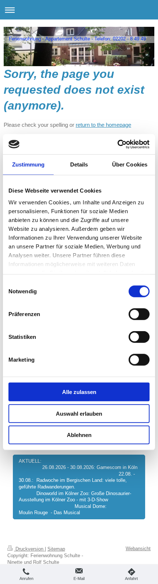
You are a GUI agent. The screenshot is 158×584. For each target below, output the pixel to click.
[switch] (139, 314)
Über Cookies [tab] (129, 164)
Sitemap (56, 549)
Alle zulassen (79, 392)
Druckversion (29, 549)
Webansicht (138, 548)
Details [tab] (79, 164)
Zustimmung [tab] (28, 164)
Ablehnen (79, 435)
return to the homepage (103, 125)
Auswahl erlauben (79, 413)
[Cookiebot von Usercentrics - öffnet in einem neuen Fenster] (117, 144)
